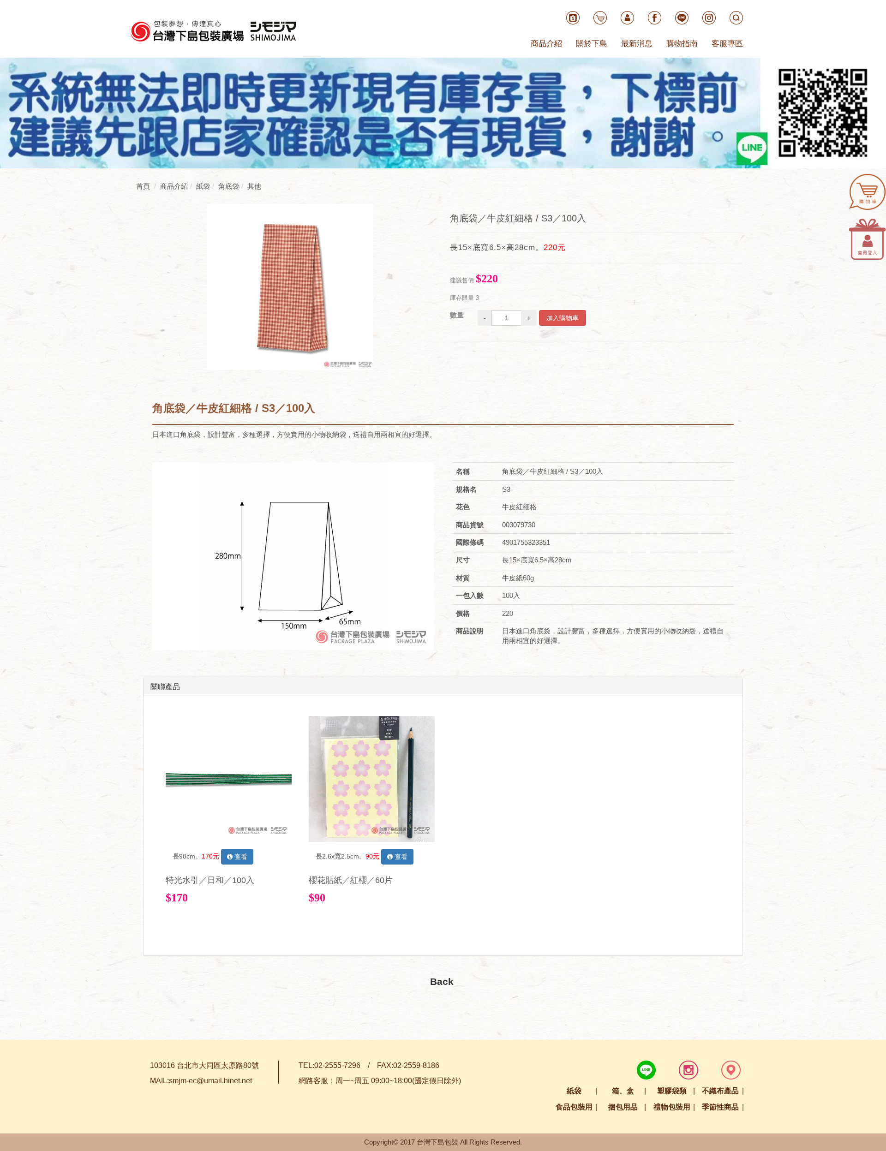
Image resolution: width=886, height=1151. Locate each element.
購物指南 (682, 43)
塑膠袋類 (672, 1091)
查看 (240, 856)
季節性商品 (720, 1107)
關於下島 (591, 43)
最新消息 (637, 43)
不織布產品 (720, 1091)
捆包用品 (623, 1107)
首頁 (143, 186)
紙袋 (574, 1091)
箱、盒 (623, 1091)
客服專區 (727, 43)
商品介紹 (546, 43)
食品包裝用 (574, 1107)
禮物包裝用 (671, 1107)
